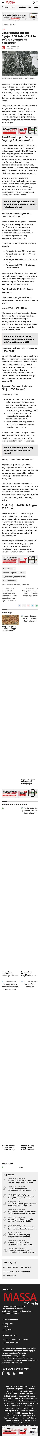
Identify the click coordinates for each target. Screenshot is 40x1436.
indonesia (9, 1271)
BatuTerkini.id (27, 1413)
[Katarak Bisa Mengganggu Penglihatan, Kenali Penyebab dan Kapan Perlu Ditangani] (30, 888)
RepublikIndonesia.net (25, 1389)
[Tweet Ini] (24, 605)
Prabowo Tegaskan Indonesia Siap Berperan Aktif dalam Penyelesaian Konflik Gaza (22, 1228)
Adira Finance (11, 1276)
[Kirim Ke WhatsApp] (36, 605)
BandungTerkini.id (11, 1411)
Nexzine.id (16, 1403)
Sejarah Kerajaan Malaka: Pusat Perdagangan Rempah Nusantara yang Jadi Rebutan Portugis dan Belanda (29, 782)
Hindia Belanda (9, 569)
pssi (29, 1267)
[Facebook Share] (19, 605)
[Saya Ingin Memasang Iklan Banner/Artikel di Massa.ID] (20, 131)
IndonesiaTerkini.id (12, 1406)
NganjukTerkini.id (12, 1420)
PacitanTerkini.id (27, 1420)
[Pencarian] (37, 2)
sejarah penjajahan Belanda (14, 577)
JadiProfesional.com (27, 1401)
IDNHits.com (12, 1391)
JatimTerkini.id (28, 1406)
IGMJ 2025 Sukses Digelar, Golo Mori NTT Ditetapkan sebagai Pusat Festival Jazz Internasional (22, 1205)
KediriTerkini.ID (27, 1416)
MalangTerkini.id (13, 1413)
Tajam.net (10, 1389)
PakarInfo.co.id (10, 1401)
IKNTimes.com (11, 1394)
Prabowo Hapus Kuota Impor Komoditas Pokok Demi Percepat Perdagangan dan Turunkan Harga (22, 1251)
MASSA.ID (6, 84)
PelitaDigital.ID (10, 1396)
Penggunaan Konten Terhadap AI (15, 1340)
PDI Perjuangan (24, 1271)
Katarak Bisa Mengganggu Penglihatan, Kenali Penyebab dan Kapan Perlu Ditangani (29, 974)
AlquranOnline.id (29, 1403)
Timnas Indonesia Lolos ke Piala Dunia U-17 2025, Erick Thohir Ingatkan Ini (20, 1220)
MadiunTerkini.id (29, 1418)
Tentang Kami (7, 1324)
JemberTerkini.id (12, 1416)
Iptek (3, 29)
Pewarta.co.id (11, 1386)
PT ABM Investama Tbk (14, 1267)
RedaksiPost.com (26, 1394)
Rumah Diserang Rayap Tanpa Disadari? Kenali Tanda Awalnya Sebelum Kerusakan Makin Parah (29, 1148)
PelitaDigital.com (26, 1391)
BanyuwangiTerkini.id (12, 1418)
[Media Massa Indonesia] (10, 2)
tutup (3, 1427)
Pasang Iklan (7, 1330)
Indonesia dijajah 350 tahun (14, 573)
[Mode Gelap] (33, 2)
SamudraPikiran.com (27, 1396)
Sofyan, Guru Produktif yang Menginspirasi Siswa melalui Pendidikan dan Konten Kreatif (10, 974)
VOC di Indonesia (9, 581)
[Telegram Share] (32, 605)
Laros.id (7, 1403)
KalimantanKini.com (29, 1398)
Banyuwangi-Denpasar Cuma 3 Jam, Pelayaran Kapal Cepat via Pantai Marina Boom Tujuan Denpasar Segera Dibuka (22, 1181)
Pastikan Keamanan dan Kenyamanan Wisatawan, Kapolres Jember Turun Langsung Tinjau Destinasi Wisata (21, 1189)
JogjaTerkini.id (27, 1408)
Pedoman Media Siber (10, 1343)
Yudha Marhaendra (12, 47)
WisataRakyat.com (10, 1398)
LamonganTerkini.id (20, 1423)
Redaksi (5, 1327)
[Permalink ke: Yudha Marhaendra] (3, 47)
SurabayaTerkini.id (28, 1411)
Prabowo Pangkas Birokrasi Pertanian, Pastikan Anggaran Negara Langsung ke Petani (20, 1243)
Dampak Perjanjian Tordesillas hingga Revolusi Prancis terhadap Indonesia (9, 629)
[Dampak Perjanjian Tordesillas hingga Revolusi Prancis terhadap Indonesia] (10, 620)
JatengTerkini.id (12, 1408)
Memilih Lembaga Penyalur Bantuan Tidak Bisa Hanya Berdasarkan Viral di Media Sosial (9, 1148)
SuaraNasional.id (26, 1386)
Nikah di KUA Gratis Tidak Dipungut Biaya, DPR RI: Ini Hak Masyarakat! (21, 1197)
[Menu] (3, 2)
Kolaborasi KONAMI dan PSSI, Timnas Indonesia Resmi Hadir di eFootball (22, 1212)
